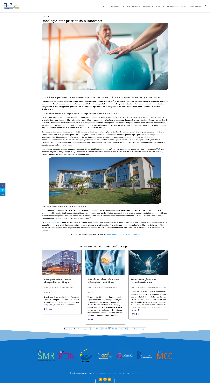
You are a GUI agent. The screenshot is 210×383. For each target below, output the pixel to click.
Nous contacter (102, 373)
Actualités (147, 6)
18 (106, 329)
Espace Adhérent (195, 6)
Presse (183, 6)
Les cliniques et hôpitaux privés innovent (152, 287)
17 (103, 329)
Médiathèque (172, 6)
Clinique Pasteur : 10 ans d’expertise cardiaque (57, 281)
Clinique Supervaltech (52, 222)
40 (126, 329)
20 (113, 329)
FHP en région (132, 6)
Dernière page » (140, 329)
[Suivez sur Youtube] (109, 379)
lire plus (48, 309)
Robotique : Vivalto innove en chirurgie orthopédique (104, 281)
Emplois (159, 6)
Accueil (105, 6)
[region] (105, 355)
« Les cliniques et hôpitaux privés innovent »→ (122, 234)
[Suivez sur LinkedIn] (100, 379)
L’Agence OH (135, 373)
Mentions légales (115, 373)
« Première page (83, 329)
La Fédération (116, 6)
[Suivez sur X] (105, 379)
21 (116, 329)
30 (122, 329)
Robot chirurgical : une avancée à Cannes (143, 281)
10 (97, 329)
